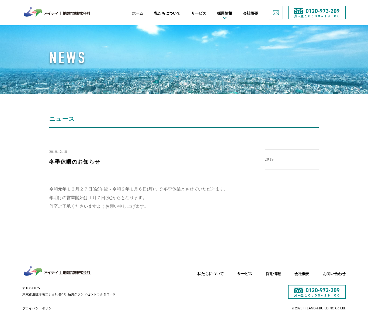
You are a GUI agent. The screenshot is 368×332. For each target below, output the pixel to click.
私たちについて (167, 13)
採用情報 (224, 13)
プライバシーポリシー (38, 308)
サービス (198, 13)
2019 (269, 159)
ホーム (137, 13)
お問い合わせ (334, 273)
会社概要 (250, 13)
